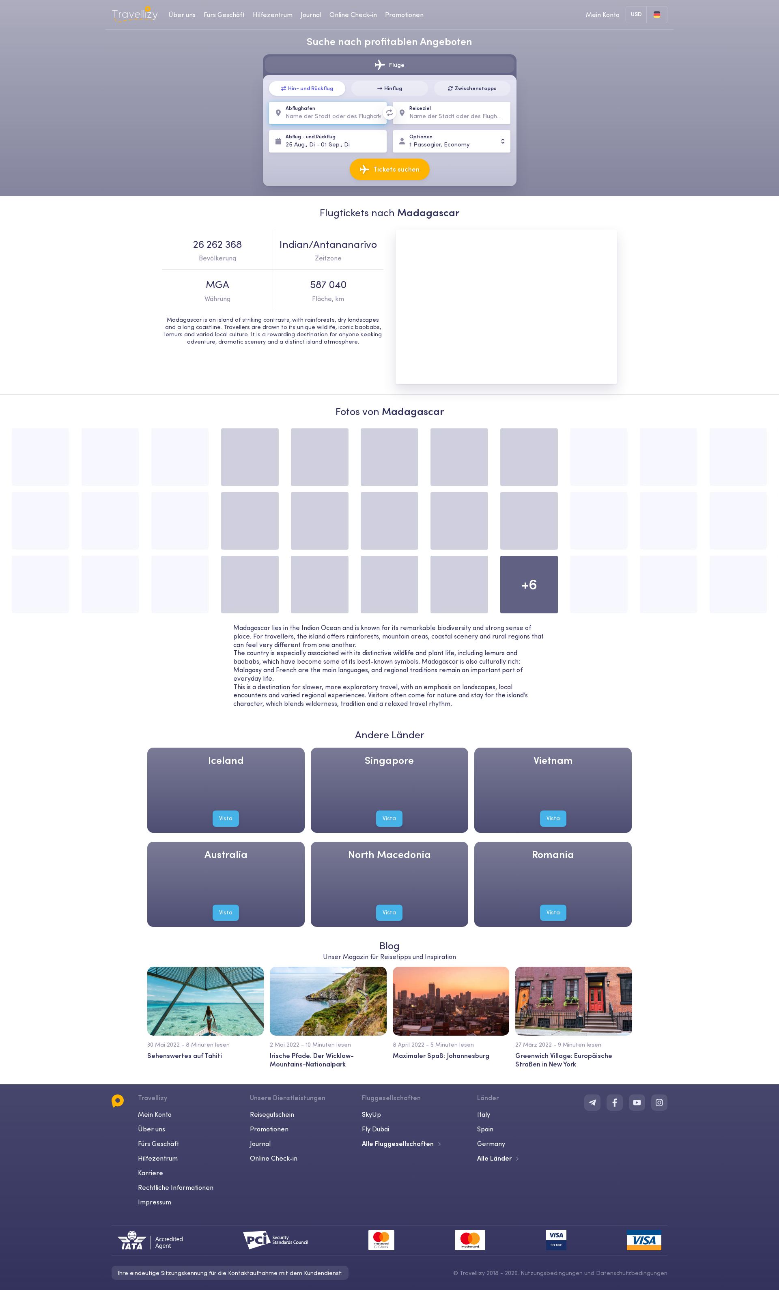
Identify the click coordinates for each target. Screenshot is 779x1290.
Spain (485, 1129)
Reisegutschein (272, 1114)
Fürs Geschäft (224, 14)
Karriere (150, 1173)
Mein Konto (155, 1114)
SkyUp (371, 1114)
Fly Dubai (375, 1129)
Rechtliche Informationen (175, 1187)
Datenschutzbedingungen (631, 1273)
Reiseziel (420, 108)
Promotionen (404, 14)
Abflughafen (300, 108)
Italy (483, 1114)
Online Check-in (353, 14)
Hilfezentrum (273, 14)
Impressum (154, 1202)
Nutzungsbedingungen (552, 1273)
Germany (491, 1143)
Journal (311, 14)
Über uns (182, 14)
